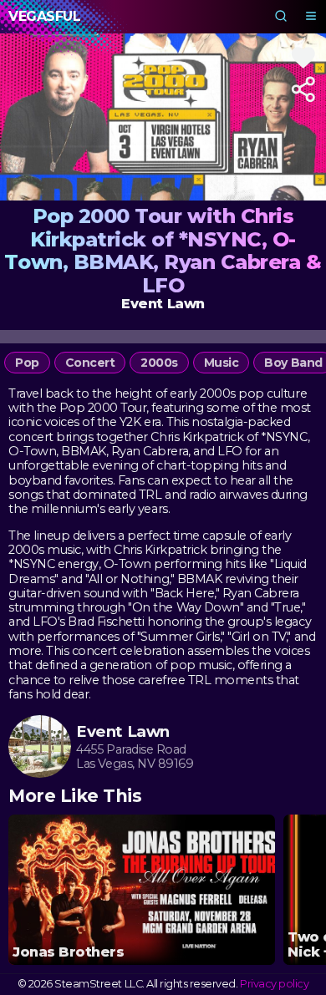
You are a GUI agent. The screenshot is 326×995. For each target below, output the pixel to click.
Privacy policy (274, 983)
